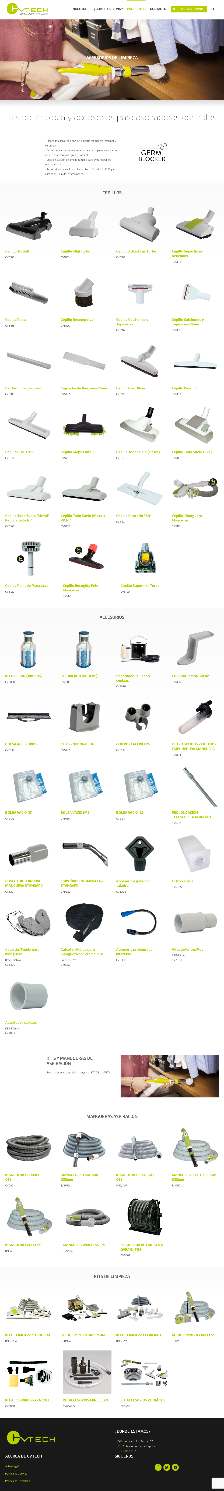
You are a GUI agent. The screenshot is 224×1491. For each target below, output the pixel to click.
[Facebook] (158, 1467)
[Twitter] (166, 1467)
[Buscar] (213, 9)
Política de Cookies (16, 1473)
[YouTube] (175, 1467)
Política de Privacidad (17, 1481)
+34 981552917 (126, 1451)
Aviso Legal (12, 1466)
